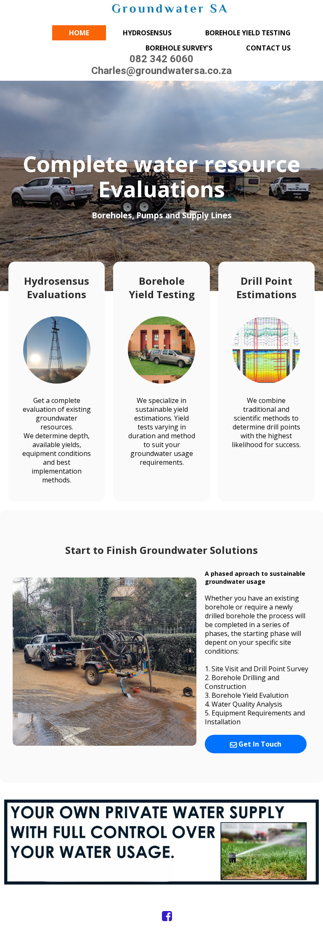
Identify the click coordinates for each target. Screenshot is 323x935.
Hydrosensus (147, 32)
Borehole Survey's (179, 48)
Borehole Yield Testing (248, 32)
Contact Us (268, 48)
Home (79, 32)
